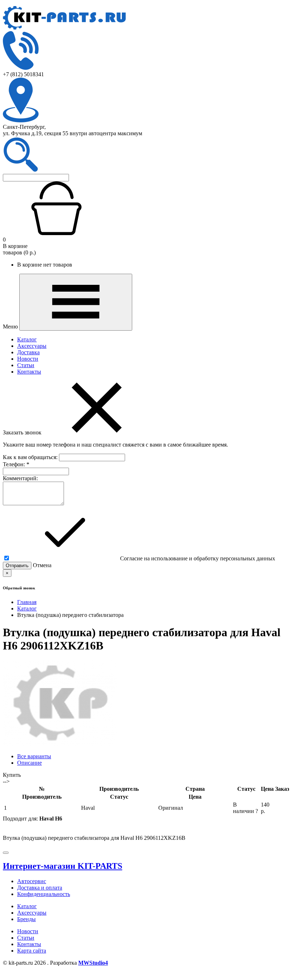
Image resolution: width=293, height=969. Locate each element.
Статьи (25, 365)
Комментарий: (20, 478)
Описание (29, 763)
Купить (12, 775)
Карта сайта (31, 951)
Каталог (27, 339)
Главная (26, 602)
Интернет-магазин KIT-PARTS (62, 866)
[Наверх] (6, 853)
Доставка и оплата (39, 888)
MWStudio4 (93, 963)
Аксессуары (31, 346)
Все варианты (34, 756)
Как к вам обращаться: (31, 457)
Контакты (29, 372)
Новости (27, 359)
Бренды (26, 919)
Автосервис (31, 881)
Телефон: (16, 464)
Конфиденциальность (43, 894)
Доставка (28, 352)
